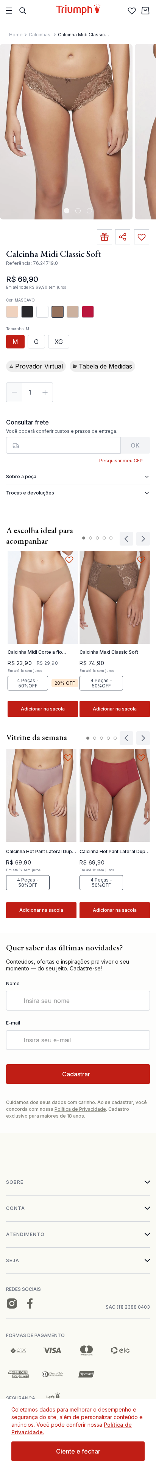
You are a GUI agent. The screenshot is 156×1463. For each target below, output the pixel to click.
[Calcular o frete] (135, 445)
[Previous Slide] (126, 738)
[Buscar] (23, 11)
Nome (13, 983)
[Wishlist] (131, 10)
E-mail (13, 1023)
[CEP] (63, 436)
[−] (14, 392)
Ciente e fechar (78, 1451)
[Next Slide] (143, 738)
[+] (45, 392)
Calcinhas (39, 34)
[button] (12, 312)
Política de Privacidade (80, 1109)
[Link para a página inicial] (16, 34)
